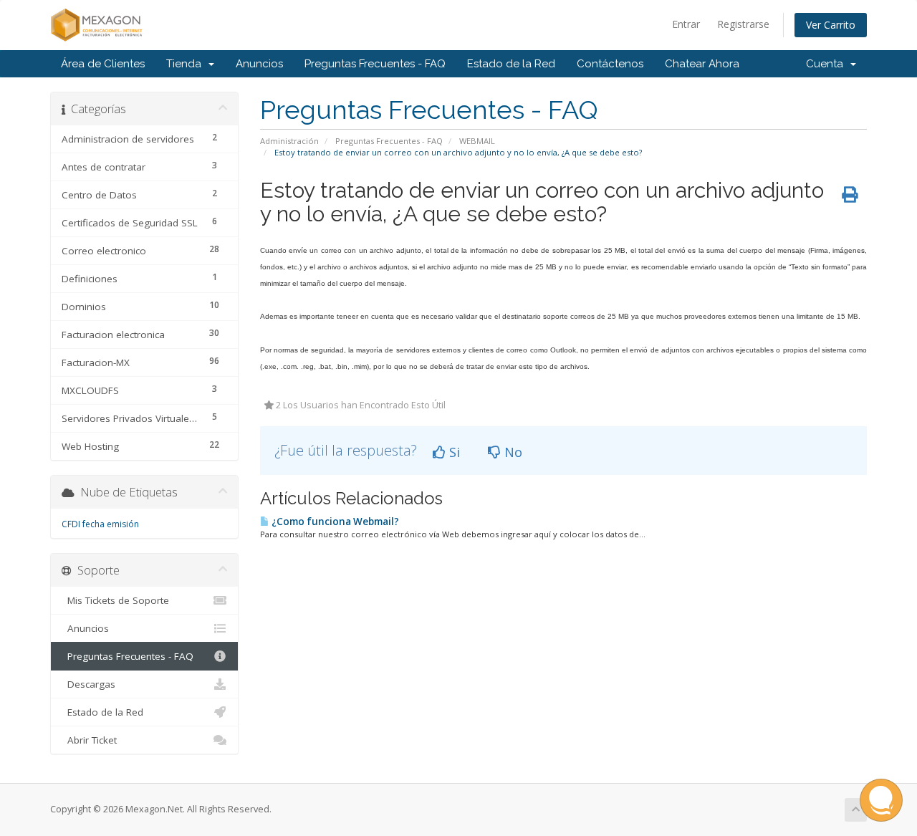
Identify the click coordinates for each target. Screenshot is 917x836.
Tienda (186, 63)
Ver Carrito (830, 25)
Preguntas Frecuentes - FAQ (375, 63)
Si (453, 452)
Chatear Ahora (702, 63)
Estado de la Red (511, 63)
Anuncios (259, 63)
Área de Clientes (103, 63)
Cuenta (827, 63)
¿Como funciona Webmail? (334, 521)
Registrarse (743, 24)
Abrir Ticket (89, 740)
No (511, 452)
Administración (289, 140)
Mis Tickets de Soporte (115, 600)
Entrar (686, 24)
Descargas (88, 684)
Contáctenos (610, 63)
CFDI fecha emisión (100, 524)
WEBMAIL (477, 140)
